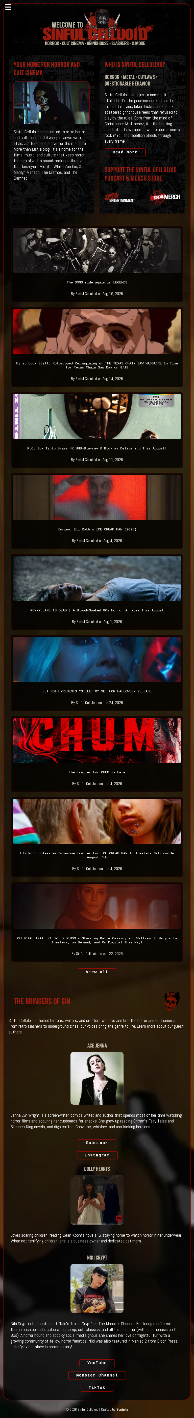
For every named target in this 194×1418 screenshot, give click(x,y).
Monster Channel (97, 1375)
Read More (125, 152)
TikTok (97, 1388)
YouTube (97, 1363)
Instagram (97, 1155)
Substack (97, 1143)
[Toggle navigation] (8, 7)
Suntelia (122, 1409)
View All (97, 972)
